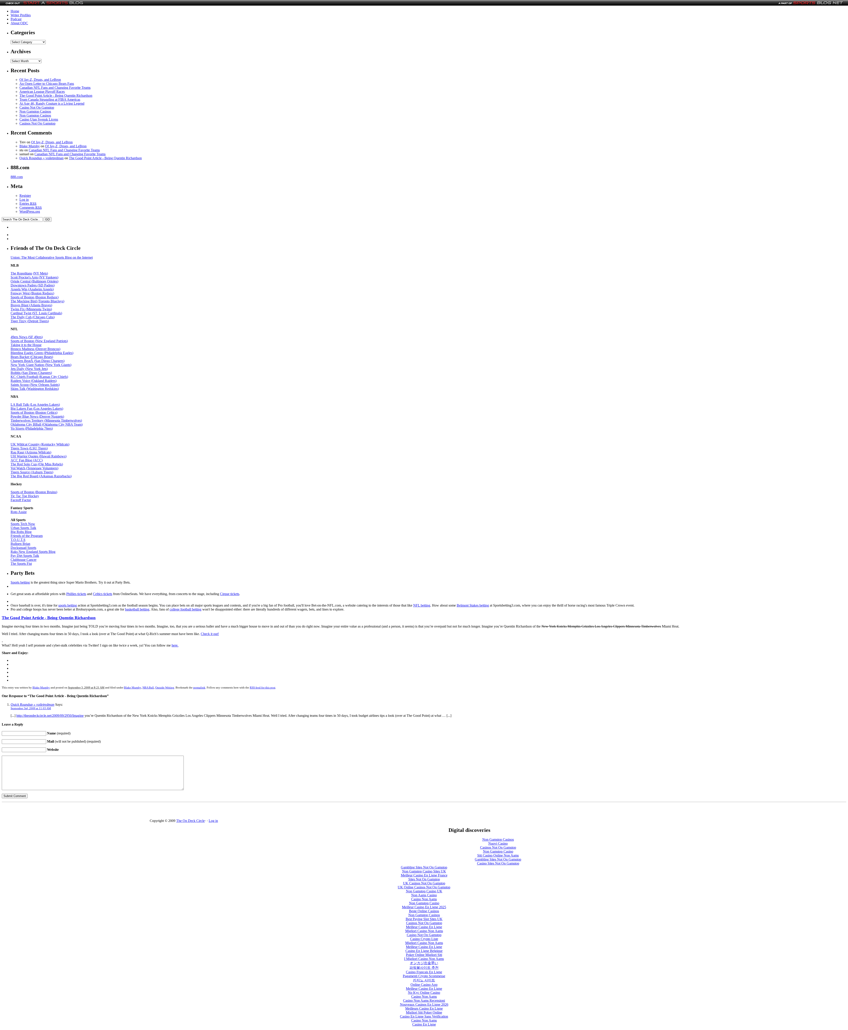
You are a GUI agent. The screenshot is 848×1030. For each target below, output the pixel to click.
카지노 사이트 (424, 980)
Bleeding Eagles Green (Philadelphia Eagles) (42, 353)
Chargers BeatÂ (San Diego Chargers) (37, 361)
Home (15, 11)
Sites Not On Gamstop (424, 879)
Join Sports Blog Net (806, 820)
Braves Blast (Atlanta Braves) (31, 305)
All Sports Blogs (27, 841)
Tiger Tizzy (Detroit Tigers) (30, 321)
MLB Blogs (24, 812)
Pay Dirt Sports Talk (25, 556)
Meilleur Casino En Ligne (424, 927)
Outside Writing (164, 687)
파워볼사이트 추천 (424, 967)
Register (25, 195)
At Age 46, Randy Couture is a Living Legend (51, 103)
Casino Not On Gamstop (36, 107)
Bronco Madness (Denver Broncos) (35, 349)
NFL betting (421, 605)
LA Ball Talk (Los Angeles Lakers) (35, 404)
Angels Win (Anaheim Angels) (32, 289)
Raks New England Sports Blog (33, 552)
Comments (30, 207)
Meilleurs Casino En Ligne (424, 1008)
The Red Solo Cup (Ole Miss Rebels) (37, 464)
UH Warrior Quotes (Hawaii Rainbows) (38, 456)
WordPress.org (29, 211)
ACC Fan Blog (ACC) (27, 460)
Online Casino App (424, 984)
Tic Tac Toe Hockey (25, 496)
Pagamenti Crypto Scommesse (424, 976)
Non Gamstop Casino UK (424, 891)
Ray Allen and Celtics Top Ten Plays (92, 816)
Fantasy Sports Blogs (30, 837)
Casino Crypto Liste (424, 939)
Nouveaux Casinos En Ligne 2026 (424, 1004)
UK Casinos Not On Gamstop (424, 883)
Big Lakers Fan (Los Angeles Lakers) (37, 408)
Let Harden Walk (78, 812)
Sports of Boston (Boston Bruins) (34, 492)
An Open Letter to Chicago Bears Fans (46, 83)
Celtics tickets (102, 594)
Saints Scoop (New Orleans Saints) (35, 385)
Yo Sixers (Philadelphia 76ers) (32, 428)
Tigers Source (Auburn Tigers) (32, 472)
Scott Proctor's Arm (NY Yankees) (34, 277)
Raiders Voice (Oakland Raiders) (34, 381)
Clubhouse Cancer (23, 559)
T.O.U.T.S (18, 540)
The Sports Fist (21, 563)
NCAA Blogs (25, 824)
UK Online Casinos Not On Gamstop (424, 887)
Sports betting (20, 582)
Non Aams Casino (424, 895)
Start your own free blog (809, 812)
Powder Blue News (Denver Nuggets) (37, 416)
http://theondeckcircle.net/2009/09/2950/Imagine (50, 715)
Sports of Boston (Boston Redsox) (35, 297)
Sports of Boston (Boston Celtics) (34, 412)
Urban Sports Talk (23, 528)
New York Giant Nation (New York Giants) (41, 365)
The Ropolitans (21, 273)
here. (175, 645)
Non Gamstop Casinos (35, 111)
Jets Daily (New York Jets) (29, 369)
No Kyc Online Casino (424, 992)
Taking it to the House (26, 345)
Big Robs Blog (21, 532)
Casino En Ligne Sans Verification (424, 1016)
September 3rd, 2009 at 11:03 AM (31, 708)
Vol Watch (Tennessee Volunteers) (34, 468)
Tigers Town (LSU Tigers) (29, 448)
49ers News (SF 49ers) (27, 337)
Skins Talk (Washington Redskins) (35, 389)
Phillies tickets (76, 594)
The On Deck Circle (190, 821)
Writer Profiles (21, 15)
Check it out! (210, 634)
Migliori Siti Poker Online (424, 1012)
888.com (17, 177)
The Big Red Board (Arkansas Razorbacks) (41, 476)
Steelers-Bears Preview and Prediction (93, 850)
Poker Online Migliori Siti (424, 955)
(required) (58, 733)
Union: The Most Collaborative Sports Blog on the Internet (52, 257)
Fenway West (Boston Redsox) (32, 293)
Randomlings (76, 854)
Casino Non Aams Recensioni (424, 1000)
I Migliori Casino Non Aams (424, 959)
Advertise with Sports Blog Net (813, 824)
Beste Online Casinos (424, 911)
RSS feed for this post (262, 687)
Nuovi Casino (498, 843)
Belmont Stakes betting (473, 605)
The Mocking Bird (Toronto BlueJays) (37, 301)
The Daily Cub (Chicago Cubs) (33, 317)
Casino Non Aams (424, 899)
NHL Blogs (24, 828)
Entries (27, 203)
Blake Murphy (29, 146)
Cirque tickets (229, 594)
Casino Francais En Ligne (424, 972)
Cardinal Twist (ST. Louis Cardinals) (36, 313)
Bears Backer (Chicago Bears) (32, 357)
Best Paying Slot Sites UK (424, 919)
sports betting (67, 605)
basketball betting (137, 609)
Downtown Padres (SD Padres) (33, 285)
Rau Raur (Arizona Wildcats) (31, 452)
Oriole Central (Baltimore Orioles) (34, 281)
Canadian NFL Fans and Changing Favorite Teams (55, 87)
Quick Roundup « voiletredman (41, 158)
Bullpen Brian (20, 544)
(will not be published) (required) (74, 741)
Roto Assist (18, 512)
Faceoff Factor (21, 500)
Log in (24, 199)
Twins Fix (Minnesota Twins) (31, 309)
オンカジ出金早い (424, 963)
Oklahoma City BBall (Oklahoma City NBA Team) (47, 424)
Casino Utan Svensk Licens (38, 119)
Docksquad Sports (23, 548)
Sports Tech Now (23, 524)
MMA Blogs (24, 833)
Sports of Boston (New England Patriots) (39, 341)
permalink (199, 687)
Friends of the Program (27, 536)
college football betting (185, 609)
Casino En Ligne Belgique (424, 951)
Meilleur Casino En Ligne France (424, 875)
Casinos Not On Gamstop (37, 123)
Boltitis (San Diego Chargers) (31, 373)
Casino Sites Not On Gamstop (498, 863)
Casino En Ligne (424, 1024)
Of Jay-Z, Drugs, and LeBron (40, 80)
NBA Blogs (24, 820)
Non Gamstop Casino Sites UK (424, 871)
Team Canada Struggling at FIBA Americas (49, 99)
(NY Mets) (40, 273)
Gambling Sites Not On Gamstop (498, 859)
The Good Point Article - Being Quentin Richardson (55, 95)
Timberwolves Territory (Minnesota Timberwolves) (46, 420)
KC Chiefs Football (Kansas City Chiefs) (39, 377)
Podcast (16, 19)
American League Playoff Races (42, 91)
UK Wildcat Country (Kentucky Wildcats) (40, 444)
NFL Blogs (23, 816)
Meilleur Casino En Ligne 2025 (424, 907)
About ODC (19, 23)
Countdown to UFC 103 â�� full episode (96, 829)
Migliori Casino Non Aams (424, 931)
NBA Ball (148, 687)
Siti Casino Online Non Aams (498, 855)
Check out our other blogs (810, 816)
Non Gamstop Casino (498, 851)
